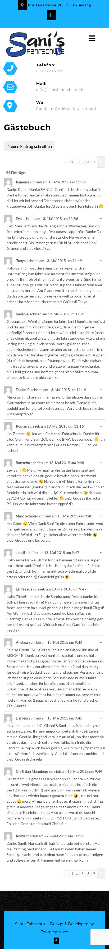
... (99, 179)
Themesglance (54, 932)
